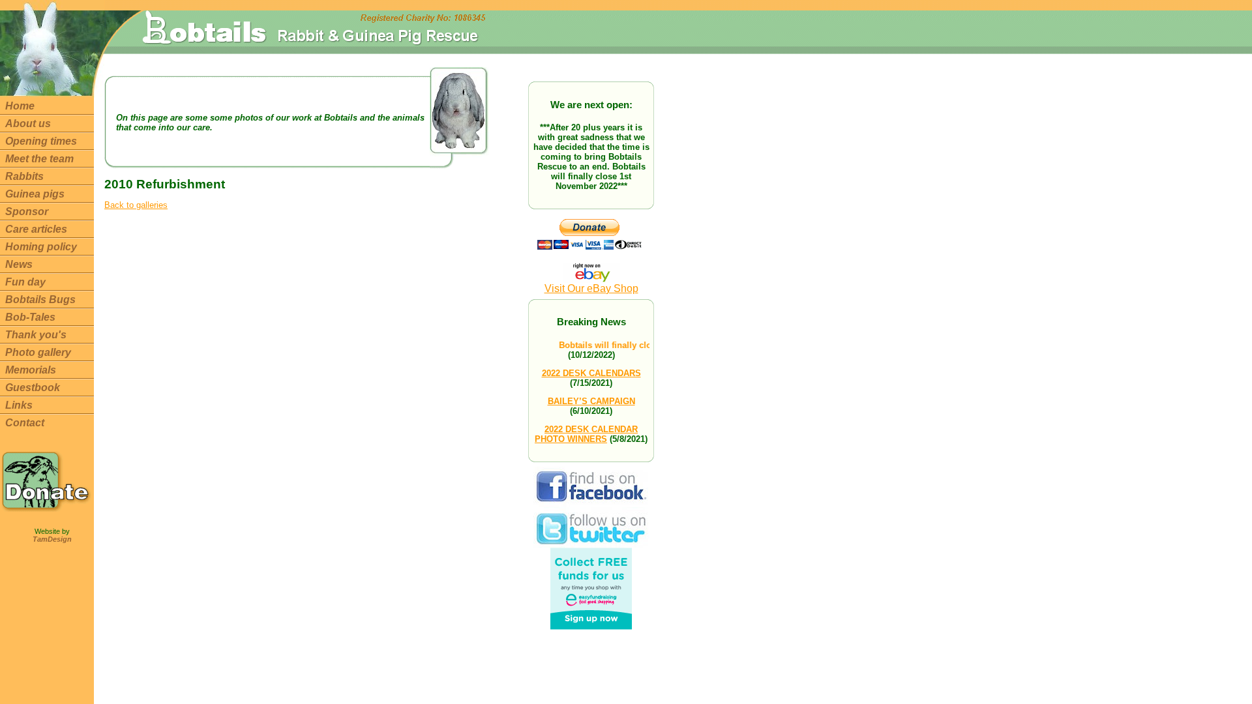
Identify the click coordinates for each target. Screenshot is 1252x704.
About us (28, 123)
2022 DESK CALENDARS (591, 373)
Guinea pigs (35, 193)
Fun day (25, 281)
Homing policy (41, 246)
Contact (24, 422)
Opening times (41, 141)
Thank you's (36, 334)
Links (19, 405)
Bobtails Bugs (40, 299)
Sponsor (26, 211)
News (19, 264)
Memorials (30, 369)
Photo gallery (38, 352)
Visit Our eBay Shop (591, 288)
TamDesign (52, 539)
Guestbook (32, 387)
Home (20, 105)
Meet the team (39, 158)
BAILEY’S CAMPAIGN (591, 401)
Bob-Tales (30, 317)
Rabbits (24, 176)
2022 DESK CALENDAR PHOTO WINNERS (586, 434)
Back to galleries (136, 205)
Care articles (36, 229)
